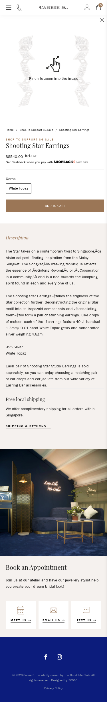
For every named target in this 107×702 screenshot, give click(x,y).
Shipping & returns (27, 426)
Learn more (82, 162)
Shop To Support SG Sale (36, 130)
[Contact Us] (19, 9)
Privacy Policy (53, 688)
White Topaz (18, 188)
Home (10, 130)
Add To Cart (55, 206)
